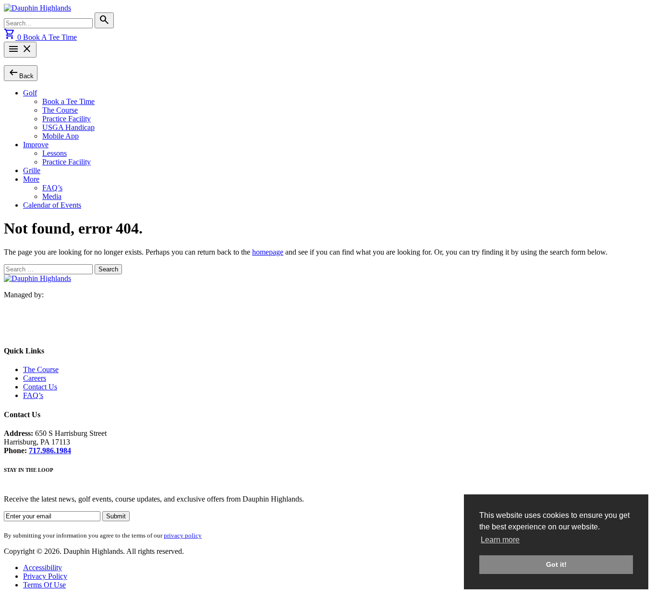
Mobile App (60, 136)
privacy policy (183, 535)
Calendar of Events (52, 205)
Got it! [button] (556, 564)
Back (21, 73)
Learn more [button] (500, 540)
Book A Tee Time (50, 37)
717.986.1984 (50, 450)
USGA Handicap (68, 127)
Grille (31, 170)
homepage (267, 252)
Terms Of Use (44, 585)
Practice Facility (66, 119)
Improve (36, 144)
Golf (30, 93)
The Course (60, 110)
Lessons (54, 153)
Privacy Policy (45, 576)
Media (51, 196)
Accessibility (42, 567)
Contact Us (40, 387)
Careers (34, 378)
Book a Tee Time (68, 101)
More (31, 179)
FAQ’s (52, 188)
